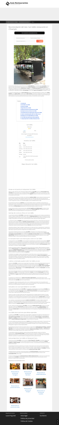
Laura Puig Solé (11, 416)
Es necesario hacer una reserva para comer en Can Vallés (31, 112)
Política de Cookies (27, 421)
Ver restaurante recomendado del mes (29, 32)
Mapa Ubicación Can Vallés (26, 107)
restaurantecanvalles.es (29, 137)
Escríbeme (43, 416)
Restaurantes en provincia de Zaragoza (28, 390)
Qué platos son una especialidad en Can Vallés (29, 115)
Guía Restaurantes (19, 3)
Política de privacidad (27, 418)
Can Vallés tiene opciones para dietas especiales (30, 117)
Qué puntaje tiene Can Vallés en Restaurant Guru (31, 118)
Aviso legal (24, 416)
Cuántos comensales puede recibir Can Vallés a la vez (30, 114)
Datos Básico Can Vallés (25, 104)
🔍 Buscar (40, 41)
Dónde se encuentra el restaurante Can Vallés (29, 109)
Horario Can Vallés (24, 106)
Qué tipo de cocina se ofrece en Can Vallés (28, 110)
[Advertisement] (29, 14)
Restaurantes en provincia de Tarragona (15, 373)
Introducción (23, 103)
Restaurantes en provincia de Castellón (41, 392)
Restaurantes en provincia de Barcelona (28, 373)
